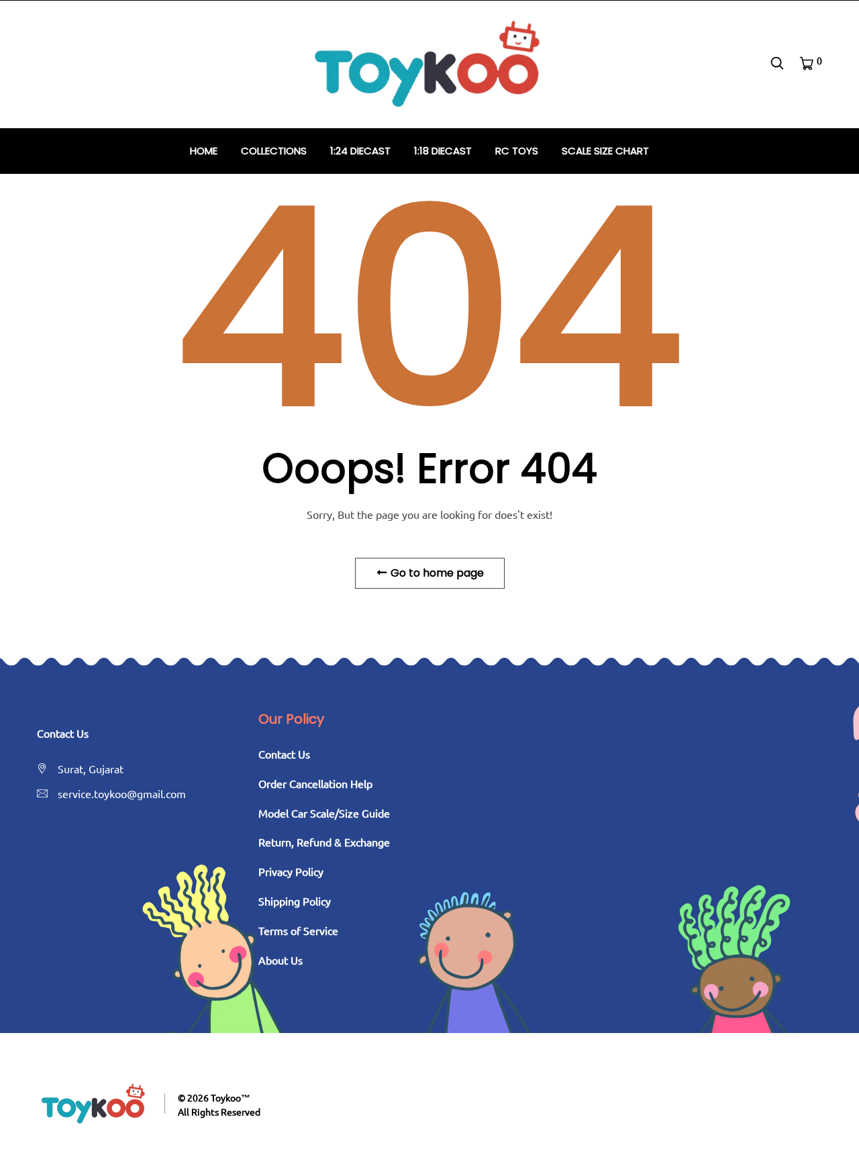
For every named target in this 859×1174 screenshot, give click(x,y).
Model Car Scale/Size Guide (324, 813)
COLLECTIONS (274, 151)
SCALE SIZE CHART (605, 151)
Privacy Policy (290, 871)
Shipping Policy (294, 901)
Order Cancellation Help (315, 783)
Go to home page (436, 573)
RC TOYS (516, 151)
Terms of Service (298, 930)
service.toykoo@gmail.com (122, 793)
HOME (203, 151)
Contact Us (284, 754)
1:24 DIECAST (360, 151)
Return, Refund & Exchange (324, 841)
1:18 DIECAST (443, 151)
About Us (280, 960)
